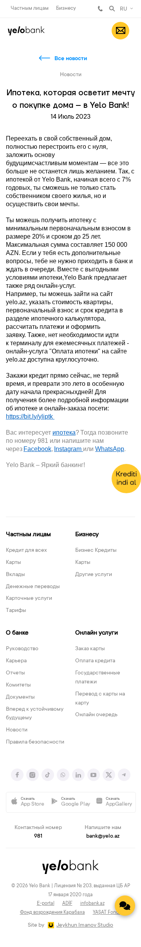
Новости (16, 730)
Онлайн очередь (96, 715)
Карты (13, 563)
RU (123, 9)
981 (100, 8)
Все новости (70, 59)
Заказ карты (90, 649)
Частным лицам (30, 8)
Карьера (16, 661)
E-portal (45, 903)
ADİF (67, 903)
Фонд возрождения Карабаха (52, 912)
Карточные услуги (29, 599)
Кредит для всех (26, 551)
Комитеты (18, 685)
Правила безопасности (35, 742)
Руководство (22, 649)
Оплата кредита (95, 661)
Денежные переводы (33, 587)
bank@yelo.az (102, 836)
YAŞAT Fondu (107, 912)
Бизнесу (66, 8)
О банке (17, 633)
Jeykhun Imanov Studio (84, 925)
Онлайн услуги (96, 633)
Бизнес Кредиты (96, 551)
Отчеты (15, 673)
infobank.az (92, 903)
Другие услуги (93, 575)
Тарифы (16, 611)
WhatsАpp (109, 449)
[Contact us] (125, 905)
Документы (20, 697)
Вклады (15, 575)
